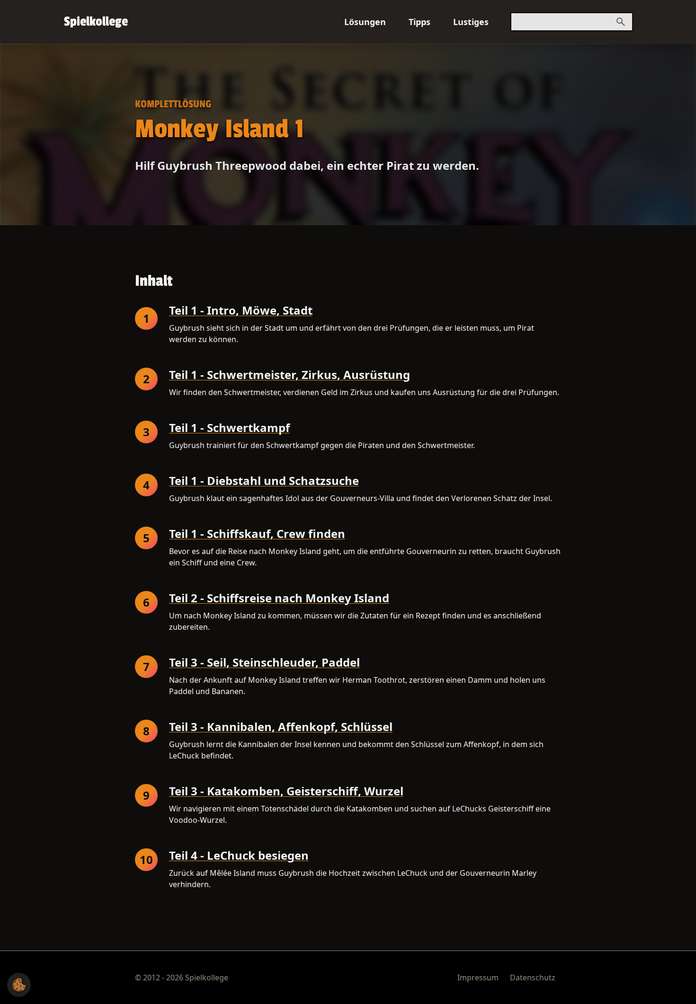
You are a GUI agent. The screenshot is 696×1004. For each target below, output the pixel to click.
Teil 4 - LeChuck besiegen (239, 855)
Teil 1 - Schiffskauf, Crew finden (257, 534)
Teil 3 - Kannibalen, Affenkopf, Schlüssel (281, 727)
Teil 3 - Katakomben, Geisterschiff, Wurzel (286, 791)
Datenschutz (532, 977)
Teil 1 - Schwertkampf (229, 428)
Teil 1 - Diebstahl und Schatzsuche (264, 481)
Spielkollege (96, 21)
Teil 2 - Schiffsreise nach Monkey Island (279, 598)
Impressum (478, 977)
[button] (19, 985)
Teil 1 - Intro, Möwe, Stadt (240, 310)
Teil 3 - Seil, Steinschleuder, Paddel (264, 662)
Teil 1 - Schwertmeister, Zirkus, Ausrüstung (289, 375)
